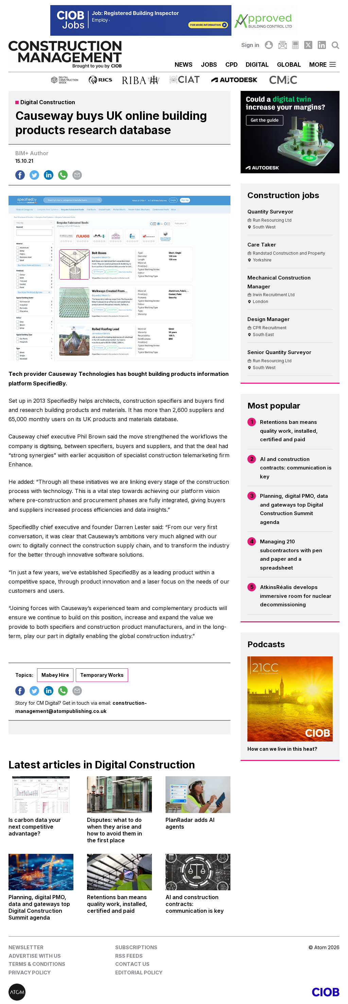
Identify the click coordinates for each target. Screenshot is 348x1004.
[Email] (282, 45)
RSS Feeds (129, 956)
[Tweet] (34, 175)
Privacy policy (29, 972)
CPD (231, 64)
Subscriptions (136, 947)
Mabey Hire (55, 675)
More (318, 64)
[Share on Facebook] (20, 175)
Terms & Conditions (36, 964)
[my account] (269, 45)
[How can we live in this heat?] (290, 699)
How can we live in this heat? (282, 749)
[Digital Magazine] (295, 45)
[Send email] (77, 175)
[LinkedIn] (322, 45)
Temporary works (102, 675)
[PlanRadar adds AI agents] (198, 794)
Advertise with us (34, 956)
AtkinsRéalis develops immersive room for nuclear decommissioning (295, 596)
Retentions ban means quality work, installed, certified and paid (289, 431)
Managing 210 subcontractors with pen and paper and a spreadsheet (291, 554)
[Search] (335, 45)
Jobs (209, 64)
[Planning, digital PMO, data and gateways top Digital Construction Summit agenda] (40, 872)
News (184, 64)
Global (289, 64)
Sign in (250, 45)
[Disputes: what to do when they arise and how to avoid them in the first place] (119, 794)
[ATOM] (91, 992)
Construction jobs (283, 195)
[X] (308, 45)
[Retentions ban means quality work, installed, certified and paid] (119, 872)
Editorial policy (138, 972)
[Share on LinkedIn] (48, 175)
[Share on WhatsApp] (63, 175)
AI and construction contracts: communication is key (296, 468)
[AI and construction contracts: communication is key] (198, 872)
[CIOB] (257, 992)
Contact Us (132, 964)
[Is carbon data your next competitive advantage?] (40, 794)
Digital (257, 64)
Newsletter (26, 947)
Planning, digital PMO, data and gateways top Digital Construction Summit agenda (294, 509)
